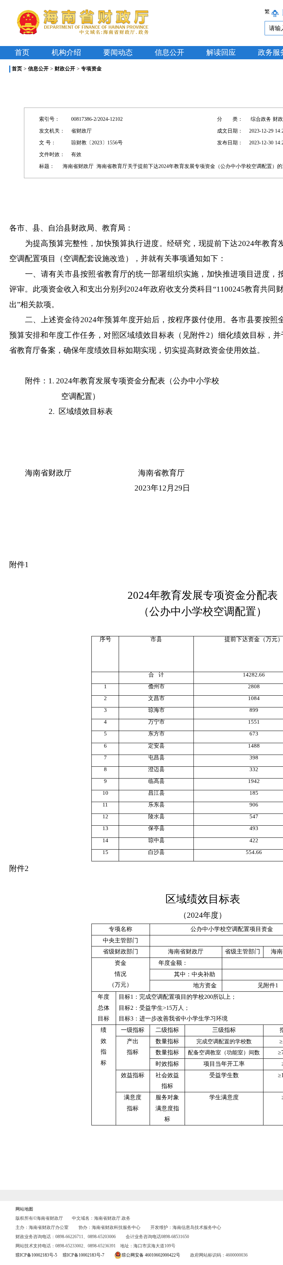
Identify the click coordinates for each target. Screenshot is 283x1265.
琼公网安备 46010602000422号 (151, 1255)
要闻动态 (118, 52)
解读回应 (221, 52)
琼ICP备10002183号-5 (36, 1255)
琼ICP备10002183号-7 (83, 1255)
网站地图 (24, 1209)
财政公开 (65, 68)
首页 (22, 52)
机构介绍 (66, 52)
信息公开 (169, 52)
